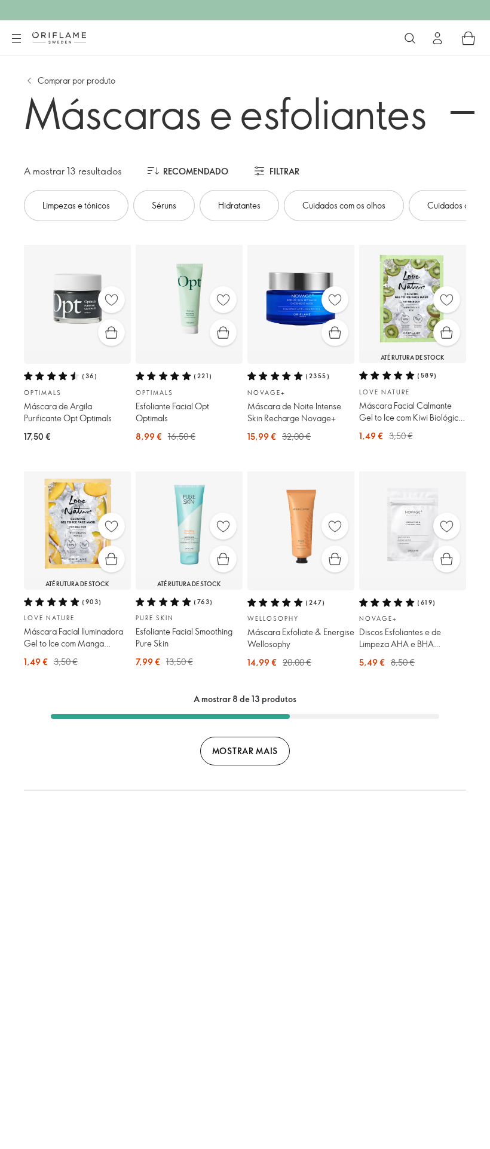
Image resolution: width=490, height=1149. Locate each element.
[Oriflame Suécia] (59, 38)
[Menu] (16, 39)
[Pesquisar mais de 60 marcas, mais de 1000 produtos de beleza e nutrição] (410, 38)
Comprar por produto (76, 80)
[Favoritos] (111, 299)
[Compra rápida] (111, 332)
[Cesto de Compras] (468, 38)
